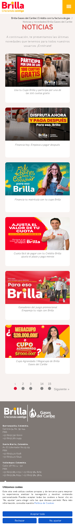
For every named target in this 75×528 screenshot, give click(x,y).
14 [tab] (41, 388)
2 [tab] (23, 388)
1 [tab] (15, 388)
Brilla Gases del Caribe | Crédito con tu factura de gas (41, 18)
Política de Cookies (44, 503)
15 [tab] (49, 388)
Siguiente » (61, 389)
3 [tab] (30, 388)
